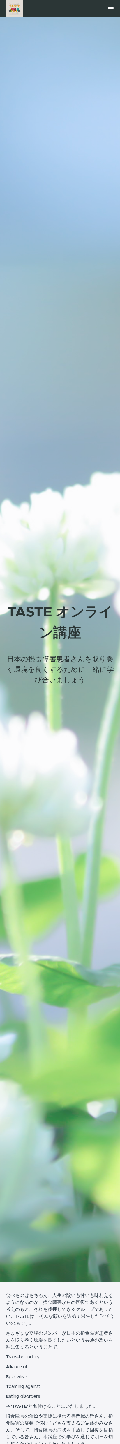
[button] (110, 8)
